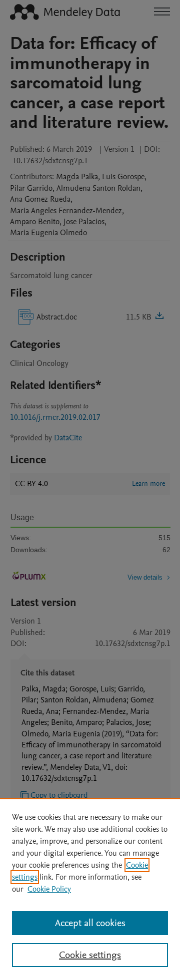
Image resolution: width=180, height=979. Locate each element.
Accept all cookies (90, 923)
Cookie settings (90, 955)
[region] (90, 888)
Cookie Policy (49, 889)
